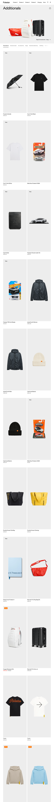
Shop (47, 39)
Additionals (12, 8)
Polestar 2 (15, 2)
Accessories (21, 45)
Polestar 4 (27, 2)
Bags (26, 45)
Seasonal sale (13, 45)
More (44, 2)
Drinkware (47, 45)
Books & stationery (33, 45)
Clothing (41, 45)
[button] (50, 8)
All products (6, 45)
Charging (39, 2)
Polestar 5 (33, 2)
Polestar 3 (21, 2)
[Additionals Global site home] (6, 2)
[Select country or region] (47, 2)
